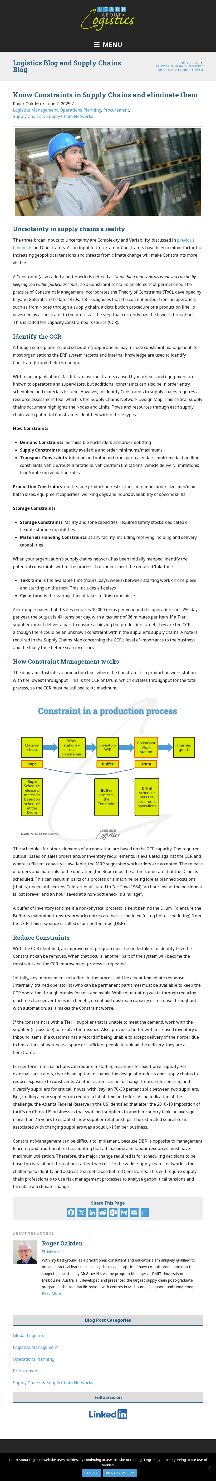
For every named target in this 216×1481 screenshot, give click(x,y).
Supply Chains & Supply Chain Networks (53, 116)
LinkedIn (52, 1251)
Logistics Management (35, 110)
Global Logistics (28, 1335)
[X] (81, 1213)
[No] (209, 1467)
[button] (108, 45)
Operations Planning (80, 110)
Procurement (116, 110)
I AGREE (91, 1473)
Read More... (52, 1293)
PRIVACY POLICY (120, 1473)
